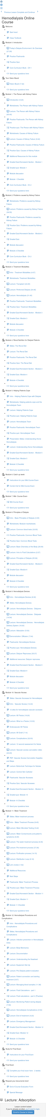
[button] (1, 2)
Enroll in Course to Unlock (23, 1112)
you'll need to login (33, 1109)
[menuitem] (1, 5)
